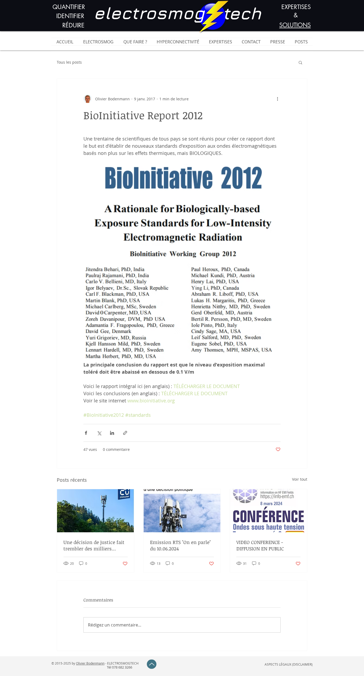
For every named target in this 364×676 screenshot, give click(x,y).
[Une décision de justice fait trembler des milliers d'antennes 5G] (95, 510)
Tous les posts (69, 62)
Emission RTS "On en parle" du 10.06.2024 (180, 545)
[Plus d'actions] (277, 99)
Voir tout (299, 479)
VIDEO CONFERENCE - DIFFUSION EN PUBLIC (260, 545)
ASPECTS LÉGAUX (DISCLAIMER (288, 664)
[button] (300, 62)
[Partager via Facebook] (85, 432)
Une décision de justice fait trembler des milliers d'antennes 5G (93, 545)
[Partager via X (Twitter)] (99, 432)
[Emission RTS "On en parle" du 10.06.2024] (182, 510)
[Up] (151, 664)
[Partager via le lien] (125, 432)
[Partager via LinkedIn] (112, 432)
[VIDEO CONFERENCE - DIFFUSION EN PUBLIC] (268, 510)
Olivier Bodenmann (90, 663)
